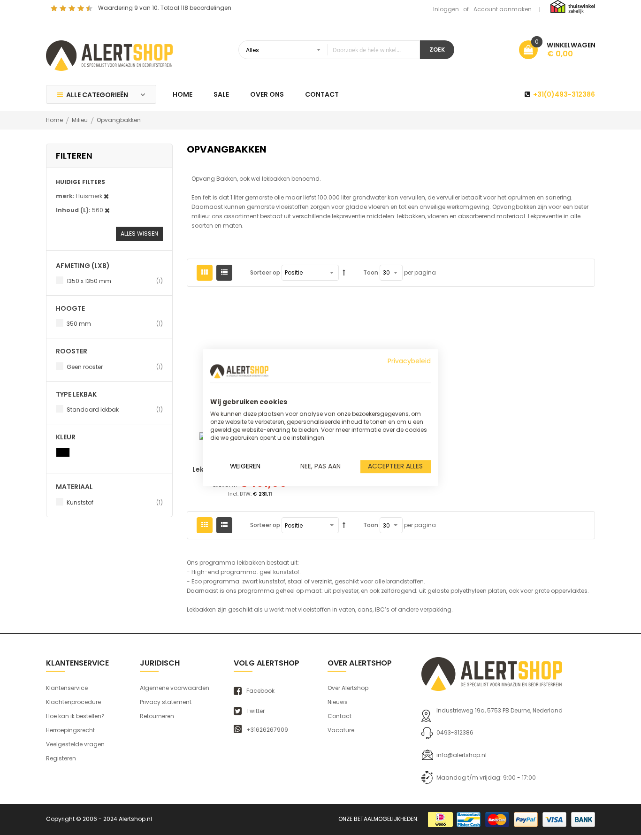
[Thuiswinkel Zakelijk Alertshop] (572, 6)
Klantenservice (67, 688)
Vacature (341, 730)
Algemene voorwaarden (174, 688)
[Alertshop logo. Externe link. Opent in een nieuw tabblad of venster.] (239, 371)
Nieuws (338, 702)
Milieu (80, 120)
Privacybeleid (409, 361)
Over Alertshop (348, 688)
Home (55, 120)
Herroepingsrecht (70, 730)
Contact (339, 716)
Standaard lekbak (115, 409)
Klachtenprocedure (73, 702)
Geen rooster (115, 366)
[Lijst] (224, 273)
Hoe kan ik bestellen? (75, 716)
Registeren (61, 758)
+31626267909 (267, 730)
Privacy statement (165, 702)
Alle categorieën (97, 95)
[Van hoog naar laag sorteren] (344, 272)
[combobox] (329, 49)
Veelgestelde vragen (75, 744)
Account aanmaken (502, 9)
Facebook (260, 691)
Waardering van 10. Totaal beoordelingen (164, 8)
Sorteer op (265, 272)
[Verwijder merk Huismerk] (106, 196)
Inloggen (446, 9)
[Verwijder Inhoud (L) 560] (107, 210)
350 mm (115, 323)
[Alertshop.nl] (109, 54)
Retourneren (157, 716)
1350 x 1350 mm (115, 280)
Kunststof (115, 502)
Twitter (255, 711)
